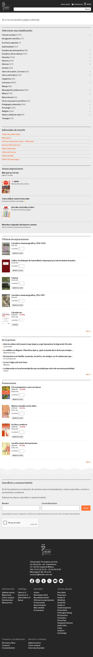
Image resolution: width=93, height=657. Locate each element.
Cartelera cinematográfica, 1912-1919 (28, 295)
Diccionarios (62, 615)
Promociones (39, 603)
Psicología (8, 108)
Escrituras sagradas (11, 43)
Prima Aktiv (62, 610)
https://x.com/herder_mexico (49, 581)
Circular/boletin (8, 648)
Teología (7, 118)
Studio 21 (61, 598)
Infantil (7, 68)
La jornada (7, 346)
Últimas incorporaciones (44, 600)
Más (87, 331)
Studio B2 (61, 603)
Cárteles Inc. (17, 313)
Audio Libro (62, 625)
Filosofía (8, 57)
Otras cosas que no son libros (16, 101)
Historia (8, 61)
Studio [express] (64, 608)
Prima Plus (61, 620)
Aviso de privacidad (36, 648)
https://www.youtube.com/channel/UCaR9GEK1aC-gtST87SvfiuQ (55, 581)
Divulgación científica (13, 39)
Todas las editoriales (11, 134)
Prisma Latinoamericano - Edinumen (18, 141)
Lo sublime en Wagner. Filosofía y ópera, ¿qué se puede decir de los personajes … (38, 350)
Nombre (5, 503)
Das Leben (61, 592)
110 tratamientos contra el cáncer (26, 387)
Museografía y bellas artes (15, 90)
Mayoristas (6, 595)
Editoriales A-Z (24, 598)
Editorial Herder (9, 149)
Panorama (61, 595)
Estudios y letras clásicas (14, 54)
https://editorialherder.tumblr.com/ (43, 581)
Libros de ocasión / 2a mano (15, 72)
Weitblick (61, 600)
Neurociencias (9, 97)
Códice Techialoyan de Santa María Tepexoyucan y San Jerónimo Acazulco (43, 260)
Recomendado (40, 605)
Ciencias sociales (11, 35)
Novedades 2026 (41, 595)
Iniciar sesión (65, 4)
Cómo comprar (8, 598)
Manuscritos (7, 603)
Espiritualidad (10, 47)
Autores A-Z (23, 595)
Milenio (6, 365)
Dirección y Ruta (8, 643)
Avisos (36, 592)
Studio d (60, 630)
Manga (7, 86)
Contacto (6, 645)
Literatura (9, 83)
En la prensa (39, 610)
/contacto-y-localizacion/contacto (61, 581)
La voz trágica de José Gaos (15, 362)
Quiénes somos (8, 592)
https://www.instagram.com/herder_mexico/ (38, 581)
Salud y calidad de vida (13, 115)
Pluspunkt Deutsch (65, 623)
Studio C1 (61, 605)
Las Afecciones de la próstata (24, 443)
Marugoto (6, 138)
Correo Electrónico (49, 503)
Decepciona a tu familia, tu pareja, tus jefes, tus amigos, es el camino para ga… (38, 356)
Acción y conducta (19, 424)
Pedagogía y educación (13, 104)
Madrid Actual (9, 353)
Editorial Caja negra (10, 159)
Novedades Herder (41, 598)
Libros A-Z (22, 592)
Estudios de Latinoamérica (15, 50)
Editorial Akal (8, 156)
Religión (8, 111)
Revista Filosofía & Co (11, 145)
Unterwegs (61, 633)
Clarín (5, 371)
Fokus (59, 628)
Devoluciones (7, 600)
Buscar (20, 600)
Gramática (61, 618)
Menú (87, 4)
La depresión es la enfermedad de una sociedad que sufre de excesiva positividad (38, 368)
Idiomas (7, 64)
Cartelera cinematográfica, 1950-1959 (28, 243)
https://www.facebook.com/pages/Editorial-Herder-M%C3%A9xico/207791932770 (32, 581)
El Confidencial (9, 359)
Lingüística (8, 79)
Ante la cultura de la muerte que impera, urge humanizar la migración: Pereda (37, 344)
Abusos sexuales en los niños (24, 406)
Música (7, 93)
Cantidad (14, 249)
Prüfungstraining (64, 613)
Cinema (14, 278)
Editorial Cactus (9, 152)
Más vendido (39, 608)
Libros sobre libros (11, 75)
